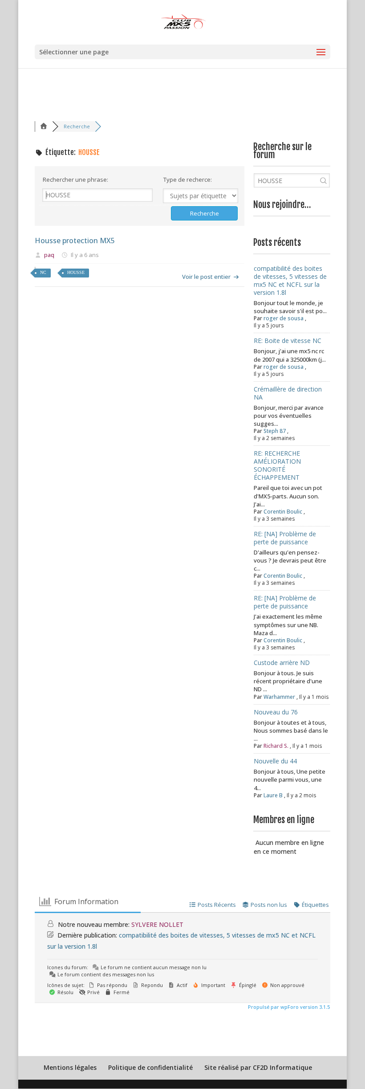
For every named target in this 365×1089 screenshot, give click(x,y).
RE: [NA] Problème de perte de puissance (285, 538)
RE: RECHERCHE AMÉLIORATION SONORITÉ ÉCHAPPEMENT (277, 465)
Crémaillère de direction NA (288, 393)
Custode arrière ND (282, 662)
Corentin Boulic (283, 511)
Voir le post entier (206, 277)
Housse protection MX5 (75, 240)
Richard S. (276, 746)
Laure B (273, 795)
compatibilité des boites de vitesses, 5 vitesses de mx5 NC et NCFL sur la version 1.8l (290, 280)
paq (49, 255)
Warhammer (279, 697)
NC (43, 272)
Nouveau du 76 (276, 712)
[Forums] (44, 126)
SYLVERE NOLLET (157, 924)
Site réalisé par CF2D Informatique (258, 1067)
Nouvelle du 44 (275, 761)
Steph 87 (275, 431)
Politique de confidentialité (150, 1067)
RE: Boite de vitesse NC (287, 340)
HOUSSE (76, 272)
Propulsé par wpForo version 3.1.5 (288, 1006)
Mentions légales (70, 1067)
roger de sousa (284, 318)
